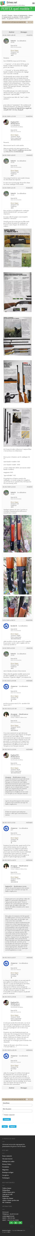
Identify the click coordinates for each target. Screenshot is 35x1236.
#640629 (29, 188)
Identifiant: (6, 1103)
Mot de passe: (7, 1109)
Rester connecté (9, 1115)
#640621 (29, 155)
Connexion (6, 1119)
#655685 (29, 681)
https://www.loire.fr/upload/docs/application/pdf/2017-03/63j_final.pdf (17, 109)
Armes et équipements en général (17, 16)
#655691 (29, 957)
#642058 (29, 620)
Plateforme (5, 1196)
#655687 (29, 708)
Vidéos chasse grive (8, 1192)
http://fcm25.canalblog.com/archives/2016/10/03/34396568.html (17, 151)
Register (12, 1126)
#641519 (29, 487)
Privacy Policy (6, 1164)
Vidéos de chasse (7, 1198)
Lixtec (8, 1232)
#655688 (29, 749)
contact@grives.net (8, 1216)
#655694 (29, 1050)
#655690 (29, 860)
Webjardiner (6, 1190)
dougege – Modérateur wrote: (15, 777)
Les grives (5, 1175)
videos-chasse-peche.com (10, 1200)
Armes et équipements (20, 15)
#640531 (29, 35)
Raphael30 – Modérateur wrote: (16, 886)
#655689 (29, 822)
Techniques (6, 1178)
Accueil (4, 15)
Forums (10, 15)
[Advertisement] (18, 28)
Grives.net (12, 2)
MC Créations (6, 1202)
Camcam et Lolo (7, 1194)
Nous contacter (7, 1156)
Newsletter (5, 1167)
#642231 (29, 648)
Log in (4, 1126)
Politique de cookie (8, 1161)
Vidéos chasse (6, 1188)
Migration (5, 1170)
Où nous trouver (7, 1159)
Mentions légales (6, 1230)
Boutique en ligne (7, 1172)
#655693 (29, 997)
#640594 (29, 116)
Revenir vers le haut (31, 1226)
